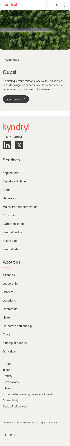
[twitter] (19, 145)
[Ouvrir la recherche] (57, 5)
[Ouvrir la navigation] (65, 5)
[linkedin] (7, 145)
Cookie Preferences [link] (15, 406)
